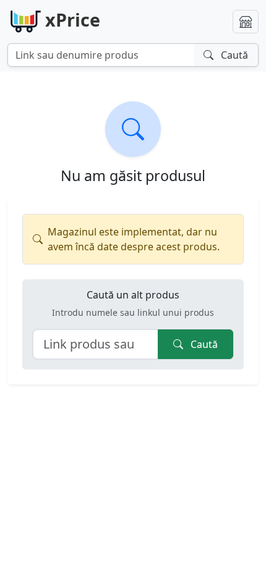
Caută (203, 344)
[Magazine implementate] (246, 21)
